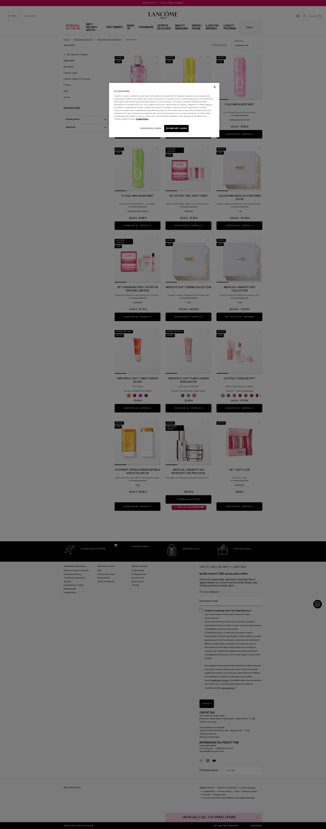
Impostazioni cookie (150, 128)
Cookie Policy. (142, 119)
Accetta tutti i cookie (176, 128)
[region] (164, 110)
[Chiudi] (214, 87)
